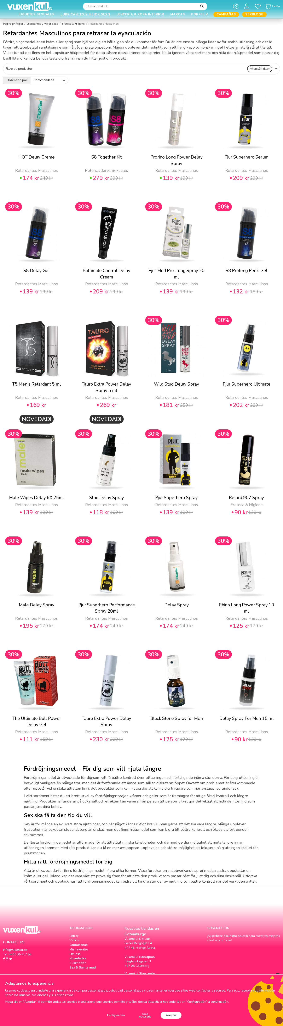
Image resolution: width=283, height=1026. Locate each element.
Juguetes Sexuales (36, 14)
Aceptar (171, 1015)
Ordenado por (16, 80)
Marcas (177, 14)
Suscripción (77, 963)
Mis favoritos (78, 949)
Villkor (74, 940)
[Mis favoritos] (258, 6)
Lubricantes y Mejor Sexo (85, 14)
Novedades (77, 958)
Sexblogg (254, 14)
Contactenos (78, 945)
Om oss (75, 954)
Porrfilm (199, 14)
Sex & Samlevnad (82, 967)
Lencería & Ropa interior (140, 14)
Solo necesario (145, 1015)
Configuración (116, 1015)
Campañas (226, 14)
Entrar (74, 936)
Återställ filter (260, 69)
